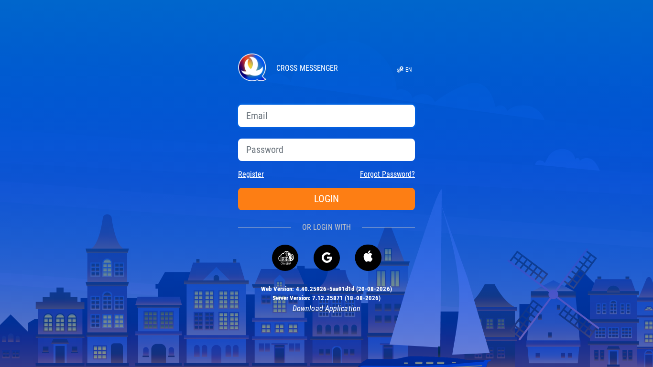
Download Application (326, 308)
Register (251, 174)
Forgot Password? (387, 174)
